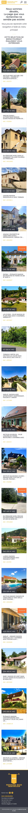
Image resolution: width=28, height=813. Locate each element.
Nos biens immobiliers (7, 798)
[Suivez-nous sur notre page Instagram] (12, 793)
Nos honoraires (7, 796)
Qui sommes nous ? (6, 800)
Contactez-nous (6, 802)
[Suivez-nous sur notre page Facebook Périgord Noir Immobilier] (10, 793)
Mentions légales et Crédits (9, 804)
